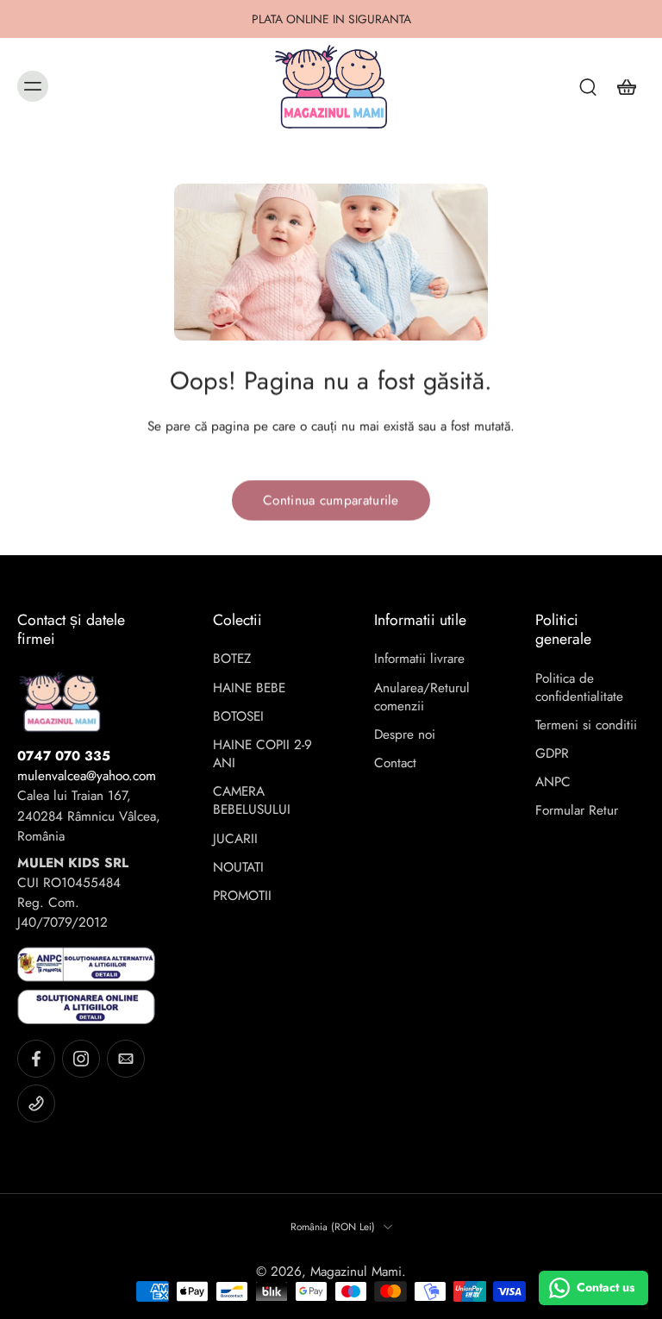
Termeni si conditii (586, 725)
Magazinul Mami (356, 1271)
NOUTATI (238, 868)
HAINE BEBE (249, 688)
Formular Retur (576, 811)
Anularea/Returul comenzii (422, 697)
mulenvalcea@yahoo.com (86, 775)
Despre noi (404, 735)
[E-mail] (126, 1059)
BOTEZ (232, 659)
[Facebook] (36, 1059)
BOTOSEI (238, 717)
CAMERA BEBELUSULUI (251, 801)
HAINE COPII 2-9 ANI (262, 754)
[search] (588, 86)
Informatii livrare (419, 659)
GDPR (552, 754)
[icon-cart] (626, 86)
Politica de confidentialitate (579, 688)
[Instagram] (81, 1059)
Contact (395, 763)
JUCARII (235, 839)
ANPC (553, 782)
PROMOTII (242, 896)
